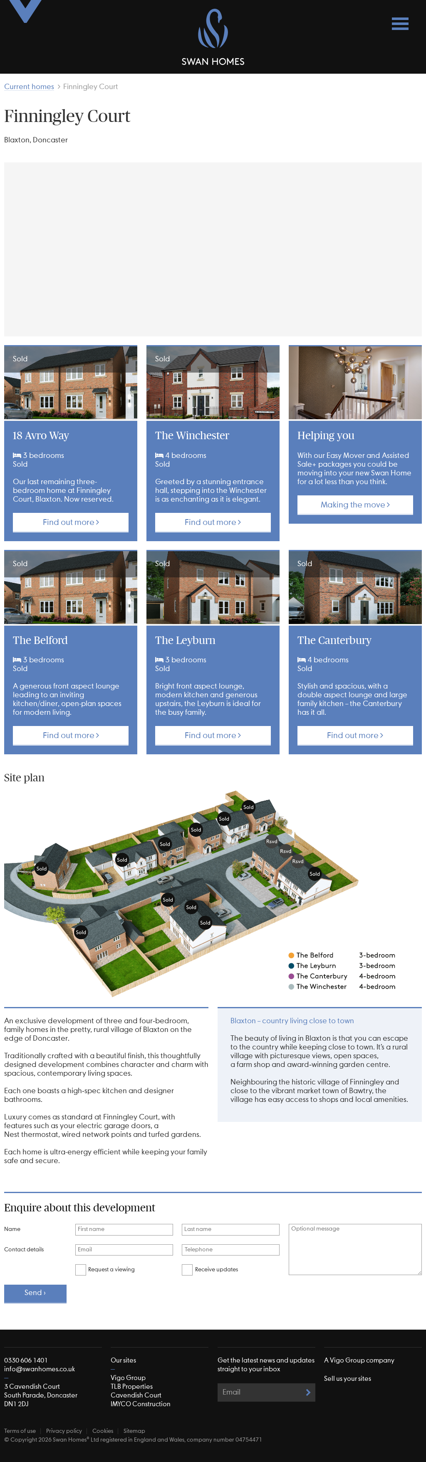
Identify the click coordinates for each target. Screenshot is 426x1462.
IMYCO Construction (141, 1404)
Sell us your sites (347, 1379)
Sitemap (134, 1431)
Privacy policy (64, 1431)
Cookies (102, 1431)
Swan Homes (213, 37)
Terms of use (20, 1431)
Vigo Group (128, 1378)
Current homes (29, 87)
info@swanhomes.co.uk (39, 1369)
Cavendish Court (136, 1395)
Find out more (69, 522)
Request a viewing (111, 1270)
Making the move (354, 505)
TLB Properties (132, 1387)
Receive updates (216, 1270)
